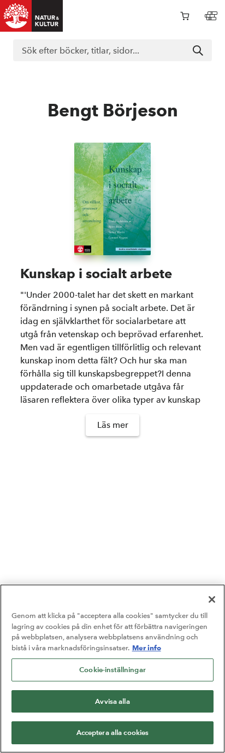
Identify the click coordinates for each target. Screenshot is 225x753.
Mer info (146, 647)
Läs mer (112, 425)
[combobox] (112, 50)
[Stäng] (212, 599)
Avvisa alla (112, 701)
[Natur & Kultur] (31, 16)
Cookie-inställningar (112, 670)
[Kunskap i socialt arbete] (112, 199)
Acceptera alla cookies (112, 732)
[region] (112, 668)
